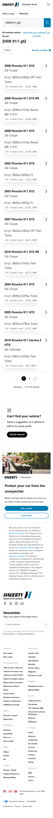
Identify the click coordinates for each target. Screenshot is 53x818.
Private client (8, 693)
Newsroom (32, 751)
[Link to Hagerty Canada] (10, 791)
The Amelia (32, 704)
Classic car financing (11, 701)
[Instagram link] (16, 603)
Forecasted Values (26, 547)
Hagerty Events (34, 701)
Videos (6, 752)
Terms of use (27, 806)
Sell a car (7, 737)
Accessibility (31, 801)
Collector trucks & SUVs (13, 675)
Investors (32, 758)
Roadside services (35, 686)
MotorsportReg (9, 777)
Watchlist (23, 14)
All (4, 759)
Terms (30, 780)
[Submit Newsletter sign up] (46, 624)
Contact (31, 755)
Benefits (31, 664)
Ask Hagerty (33, 661)
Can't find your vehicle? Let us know (36, 34)
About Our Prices (16, 533)
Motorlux (31, 718)
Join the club (33, 653)
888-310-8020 (33, 690)
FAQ (30, 773)
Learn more (26, 515)
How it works (8, 741)
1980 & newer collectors (13, 668)
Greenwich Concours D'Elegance (36, 713)
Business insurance (11, 697)
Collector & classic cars (13, 671)
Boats (5, 690)
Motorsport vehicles (11, 686)
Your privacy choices (16, 801)
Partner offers (34, 668)
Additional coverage (11, 705)
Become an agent (10, 715)
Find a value (9, 14)
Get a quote (26, 508)
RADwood (32, 722)
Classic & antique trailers (13, 679)
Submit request (17, 434)
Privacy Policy (8, 634)
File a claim (7, 657)
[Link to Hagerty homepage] (17, 596)
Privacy (31, 776)
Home (30, 732)
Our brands (32, 744)
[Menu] (48, 4)
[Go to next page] (35, 378)
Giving (30, 762)
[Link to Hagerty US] (5, 791)
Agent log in (8, 719)
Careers (31, 747)
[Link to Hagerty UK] (15, 791)
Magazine (32, 672)
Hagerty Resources (11, 774)
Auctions (7, 730)
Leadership (32, 740)
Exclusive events (35, 675)
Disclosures (7, 806)
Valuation (32, 657)
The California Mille (36, 708)
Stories (6, 755)
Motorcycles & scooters (13, 682)
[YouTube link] (22, 603)
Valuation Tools (29, 4)
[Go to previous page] (18, 378)
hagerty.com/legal (17, 556)
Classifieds (7, 734)
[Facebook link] (5, 603)
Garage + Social (9, 770)
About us (31, 736)
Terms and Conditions (26, 634)
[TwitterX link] (11, 603)
